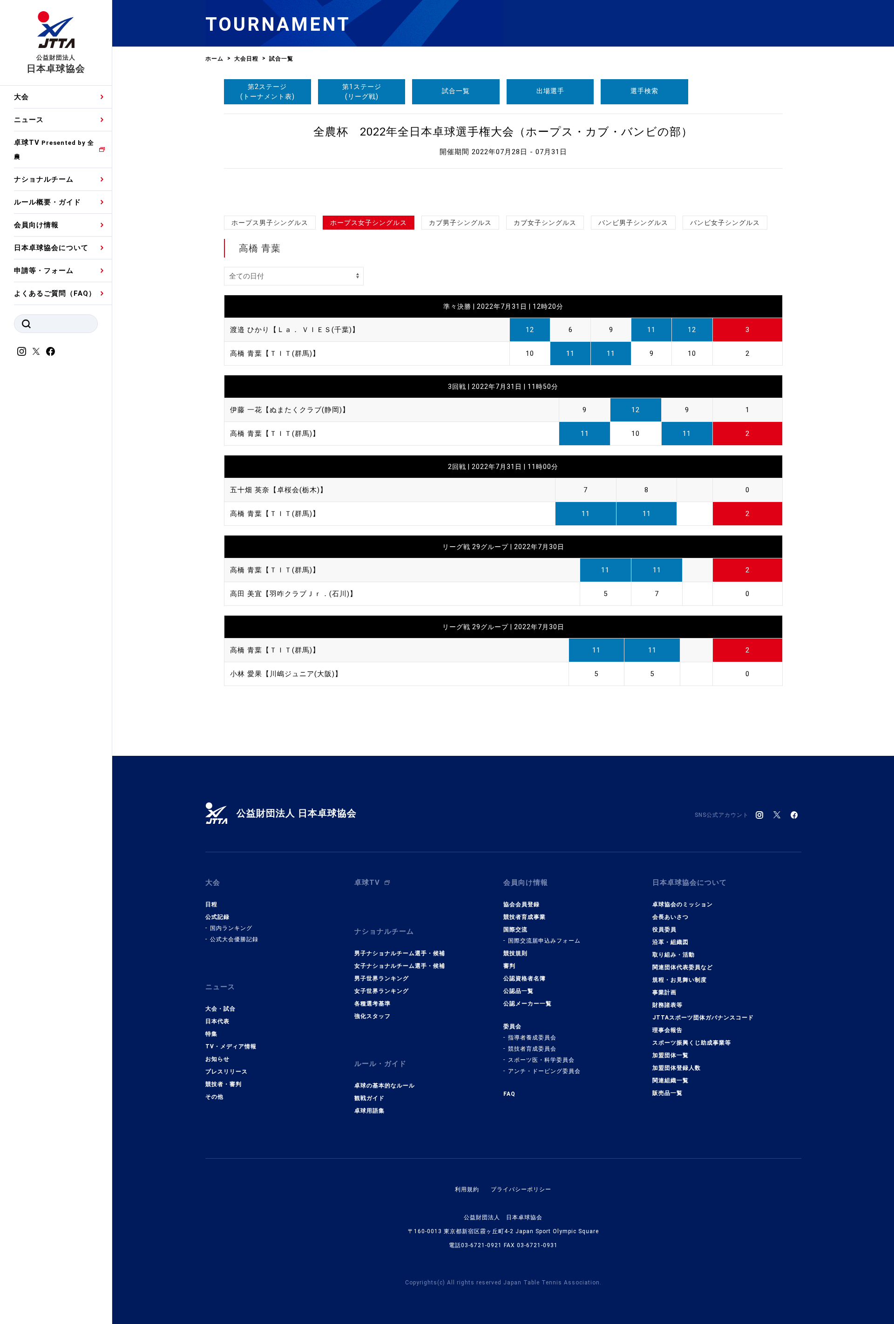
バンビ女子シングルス (725, 222)
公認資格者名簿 (524, 978)
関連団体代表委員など (682, 967)
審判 (509, 966)
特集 (211, 1034)
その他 (214, 1096)
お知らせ (217, 1059)
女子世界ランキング (381, 991)
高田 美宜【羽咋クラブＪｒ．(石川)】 (293, 594)
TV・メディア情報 (231, 1046)
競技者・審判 (223, 1084)
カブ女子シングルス (545, 222)
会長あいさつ (670, 917)
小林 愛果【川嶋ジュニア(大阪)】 (286, 674)
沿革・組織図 (670, 942)
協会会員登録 (521, 904)
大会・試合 (220, 1008)
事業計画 (664, 992)
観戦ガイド (369, 1098)
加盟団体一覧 (670, 1055)
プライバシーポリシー (521, 1189)
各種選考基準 (372, 1003)
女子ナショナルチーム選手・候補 (399, 966)
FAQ (509, 1094)
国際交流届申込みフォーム (544, 940)
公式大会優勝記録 (234, 939)
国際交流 (515, 929)
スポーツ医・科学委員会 (541, 1060)
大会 (21, 97)
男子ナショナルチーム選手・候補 (399, 953)
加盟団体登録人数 (676, 1068)
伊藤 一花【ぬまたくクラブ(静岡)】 (290, 410)
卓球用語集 (369, 1110)
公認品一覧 (518, 991)
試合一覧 (456, 91)
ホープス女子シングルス (368, 222)
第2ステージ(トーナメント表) (267, 91)
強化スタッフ (372, 1016)
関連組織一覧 (670, 1080)
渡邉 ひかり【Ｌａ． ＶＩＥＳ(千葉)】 (294, 330)
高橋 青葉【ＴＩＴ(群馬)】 (275, 353)
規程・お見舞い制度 (679, 980)
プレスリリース (226, 1071)
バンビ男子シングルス (633, 222)
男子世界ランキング (381, 978)
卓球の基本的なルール (384, 1085)
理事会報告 (667, 1030)
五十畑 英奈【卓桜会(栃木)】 (278, 490)
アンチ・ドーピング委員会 (544, 1071)
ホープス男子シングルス (269, 222)
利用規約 (467, 1189)
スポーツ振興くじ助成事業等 (691, 1042)
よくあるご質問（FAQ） (55, 293)
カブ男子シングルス (460, 222)
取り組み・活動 (673, 954)
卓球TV (54, 149)
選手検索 (644, 91)
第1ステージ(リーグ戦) (361, 91)
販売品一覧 (667, 1093)
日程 (211, 904)
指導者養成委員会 (532, 1037)
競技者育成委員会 (532, 1049)
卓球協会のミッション (682, 904)
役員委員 (664, 929)
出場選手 (550, 91)
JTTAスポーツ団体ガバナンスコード (703, 1017)
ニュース (29, 119)
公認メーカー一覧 (527, 1003)
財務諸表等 (667, 1005)
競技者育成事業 (524, 917)
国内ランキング (231, 928)
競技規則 (515, 953)
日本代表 (217, 1021)
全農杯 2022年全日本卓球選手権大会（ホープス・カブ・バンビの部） (503, 131)
